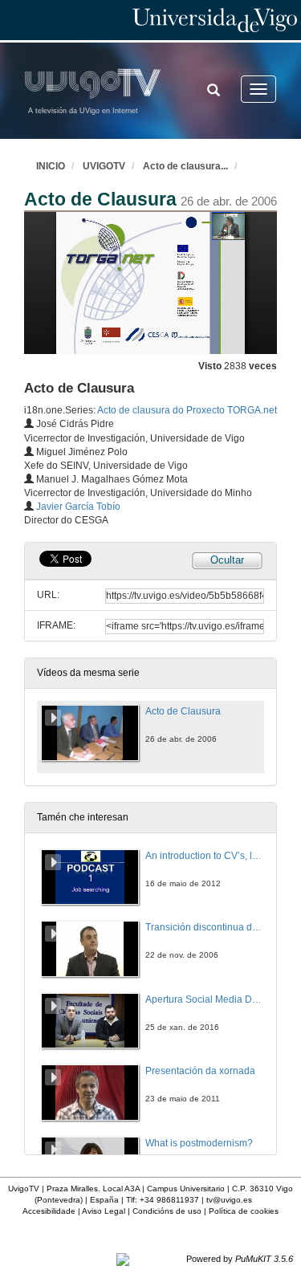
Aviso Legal (103, 1211)
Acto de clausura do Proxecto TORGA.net (187, 410)
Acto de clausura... (185, 166)
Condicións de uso (166, 1211)
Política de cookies (244, 1211)
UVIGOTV (104, 166)
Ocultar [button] (227, 560)
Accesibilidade (48, 1211)
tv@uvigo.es (229, 1199)
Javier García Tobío (78, 506)
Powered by (239, 1259)
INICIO (50, 166)
